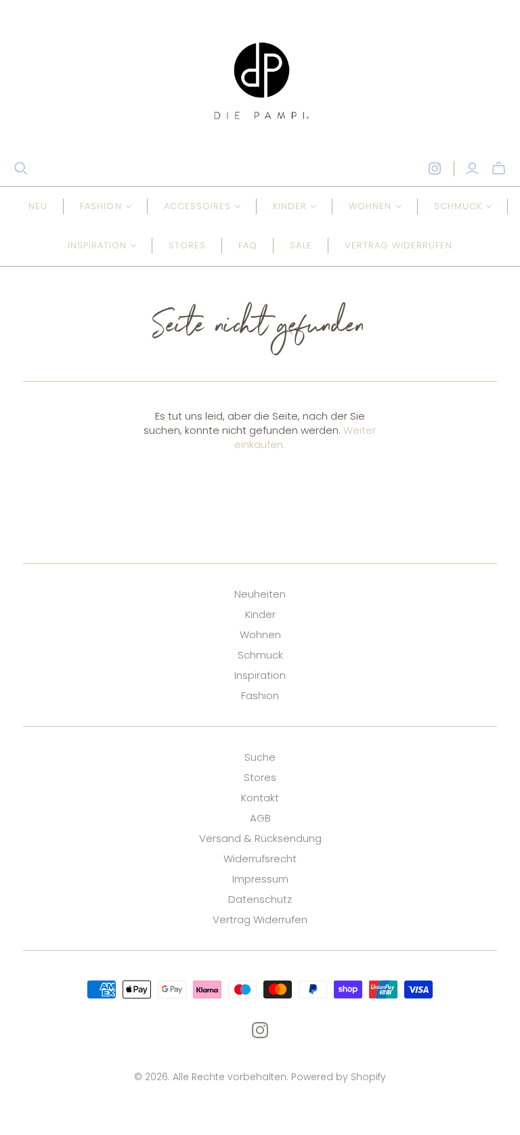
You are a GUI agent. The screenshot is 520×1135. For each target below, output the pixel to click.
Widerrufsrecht (260, 858)
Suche (260, 757)
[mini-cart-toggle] (499, 168)
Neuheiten (260, 594)
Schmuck (260, 655)
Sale (300, 245)
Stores (187, 245)
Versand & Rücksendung (260, 838)
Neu (37, 206)
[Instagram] (435, 168)
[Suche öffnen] (21, 168)
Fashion (260, 695)
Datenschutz (260, 899)
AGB (260, 818)
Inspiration (260, 675)
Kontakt (260, 798)
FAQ (247, 245)
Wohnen (260, 634)
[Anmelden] (472, 168)
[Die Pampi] (260, 80)
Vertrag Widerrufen (260, 919)
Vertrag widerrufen (399, 245)
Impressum (260, 879)
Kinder (260, 614)
